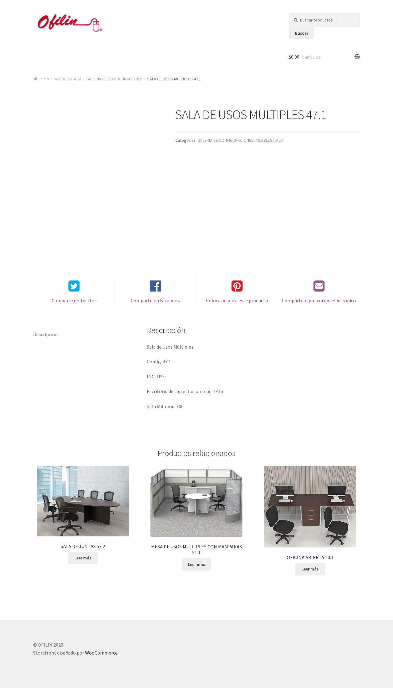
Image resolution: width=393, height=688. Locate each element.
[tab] (83, 335)
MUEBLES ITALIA (68, 79)
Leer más (82, 558)
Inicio (44, 79)
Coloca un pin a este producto (237, 300)
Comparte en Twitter (74, 300)
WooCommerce (101, 653)
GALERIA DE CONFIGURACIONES (114, 79)
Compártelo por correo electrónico (319, 300)
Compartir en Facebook (155, 300)
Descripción (45, 334)
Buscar (301, 33)
